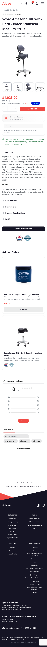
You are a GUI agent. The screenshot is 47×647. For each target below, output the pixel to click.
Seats (34, 528)
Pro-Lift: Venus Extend (24, 483)
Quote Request (34, 575)
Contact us (34, 559)
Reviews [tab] (9, 429)
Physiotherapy (12, 534)
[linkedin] (38, 505)
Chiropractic (12, 519)
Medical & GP (12, 525)
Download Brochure (23, 229)
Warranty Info (34, 572)
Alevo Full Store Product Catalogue (34, 588)
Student (12, 531)
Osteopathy (12, 528)
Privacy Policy (34, 581)
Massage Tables (34, 522)
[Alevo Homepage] (6, 3)
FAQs (34, 562)
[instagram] (43, 505)
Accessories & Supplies (34, 525)
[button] (21, 3)
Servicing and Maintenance (34, 568)
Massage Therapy (12, 522)
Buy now (23, 309)
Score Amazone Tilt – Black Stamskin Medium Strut (22, 486)
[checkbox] (36, 441)
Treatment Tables (34, 519)
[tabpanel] (23, 453)
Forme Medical (12, 554)
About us (34, 548)
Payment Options (34, 584)
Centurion (12, 551)
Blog (34, 551)
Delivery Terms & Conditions (34, 578)
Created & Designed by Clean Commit (23, 642)
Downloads (34, 565)
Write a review (23, 421)
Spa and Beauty (12, 538)
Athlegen (12, 548)
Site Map (34, 592)
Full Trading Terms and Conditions (34, 555)
